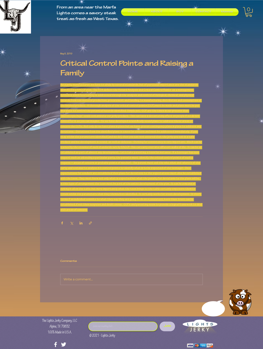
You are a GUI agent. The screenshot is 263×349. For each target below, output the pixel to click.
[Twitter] (63, 344)
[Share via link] (90, 223)
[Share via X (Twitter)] (71, 223)
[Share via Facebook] (62, 223)
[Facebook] (55, 344)
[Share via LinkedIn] (81, 223)
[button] (249, 12)
